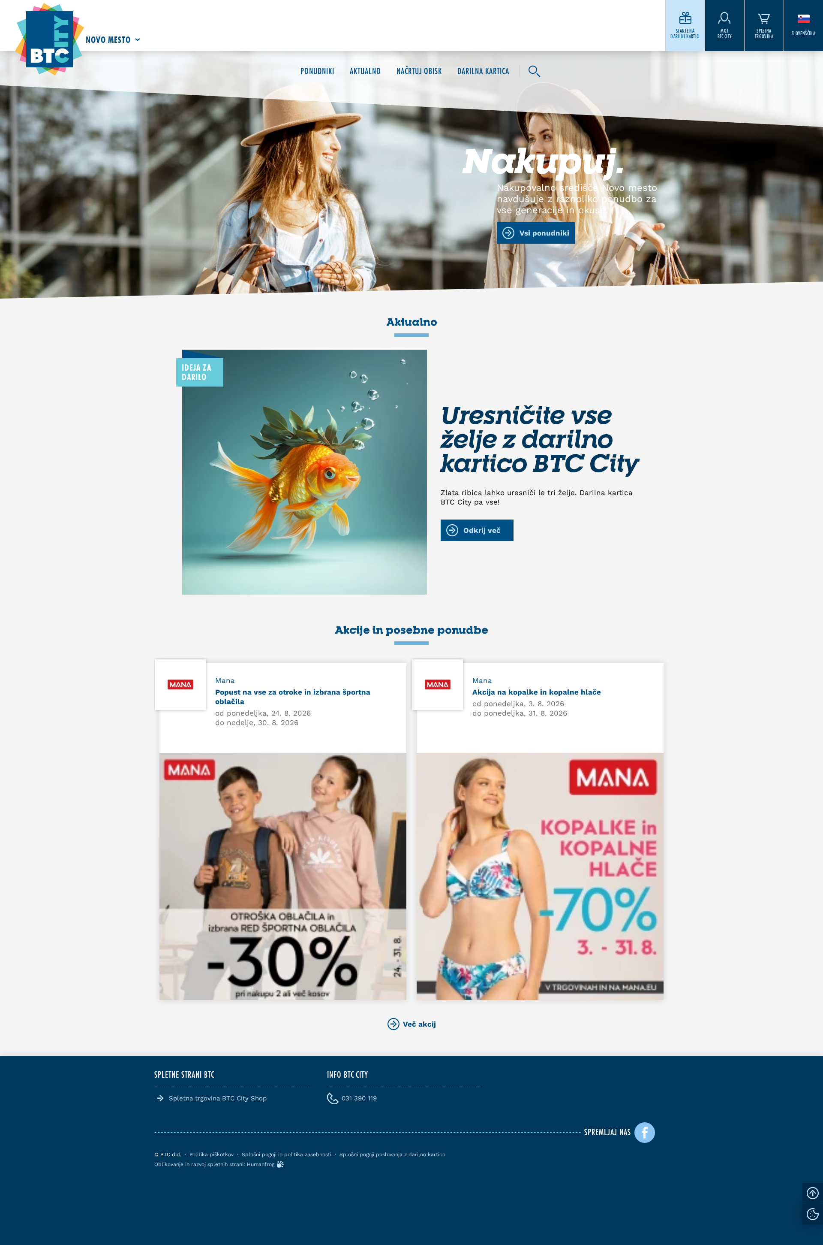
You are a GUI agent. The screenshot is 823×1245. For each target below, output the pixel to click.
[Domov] (49, 39)
